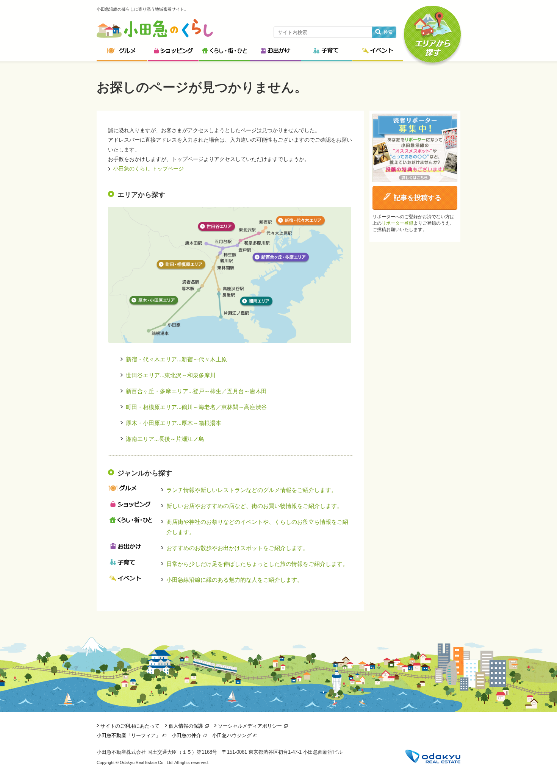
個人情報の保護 (186, 726)
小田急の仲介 (186, 735)
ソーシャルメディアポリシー (250, 726)
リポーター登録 (397, 223)
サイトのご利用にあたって (130, 726)
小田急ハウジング (232, 735)
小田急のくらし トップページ (148, 169)
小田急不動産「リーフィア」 (129, 735)
